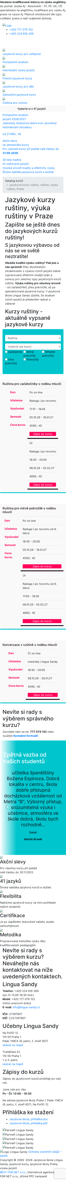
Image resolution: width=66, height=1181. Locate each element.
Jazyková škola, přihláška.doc (28, 1119)
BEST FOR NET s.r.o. (13, 1172)
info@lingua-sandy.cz (26, 1007)
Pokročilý (33, 359)
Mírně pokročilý (30, 353)
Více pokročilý (11, 361)
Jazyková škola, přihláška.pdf (28, 1123)
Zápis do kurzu (42, 434)
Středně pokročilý (48, 353)
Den (13, 392)
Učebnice (16, 400)
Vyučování (17, 408)
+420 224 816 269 (21, 33)
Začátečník (15, 352)
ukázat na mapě (13, 1045)
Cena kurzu (17, 424)
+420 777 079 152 (21, 29)
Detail (33, 832)
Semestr (15, 416)
